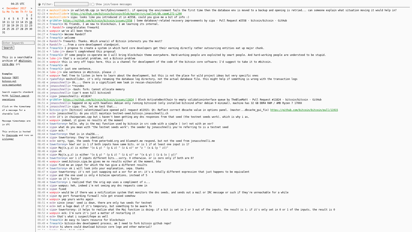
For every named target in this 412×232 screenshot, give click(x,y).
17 (3, 25)
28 (21, 29)
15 (26, 22)
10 (3, 22)
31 (3, 32)
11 (8, 22)
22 (26, 25)
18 (8, 25)
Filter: (48, 4)
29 (26, 29)
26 (12, 29)
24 (3, 29)
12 (12, 22)
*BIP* (15, 77)
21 (21, 25)
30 (30, 29)
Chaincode (12, 135)
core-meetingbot (11, 85)
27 (17, 29)
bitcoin (6, 77)
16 (30, 22)
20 (17, 25)
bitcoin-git (9, 81)
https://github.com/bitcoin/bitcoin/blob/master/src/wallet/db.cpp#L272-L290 (126, 13)
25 (8, 29)
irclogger (8, 139)
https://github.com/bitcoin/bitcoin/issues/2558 (97, 20)
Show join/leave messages (114, 4)
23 (30, 25)
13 (17, 22)
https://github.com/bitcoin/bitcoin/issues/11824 (98, 99)
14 (21, 22)
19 (12, 25)
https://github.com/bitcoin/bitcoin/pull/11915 (304, 109)
